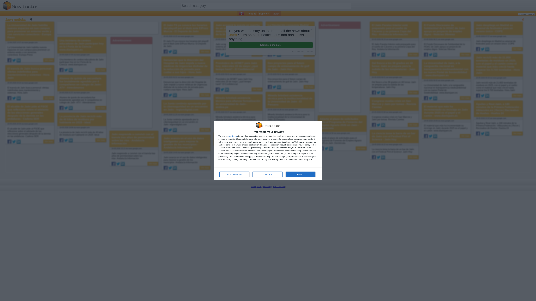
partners (233, 136)
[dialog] (268, 150)
